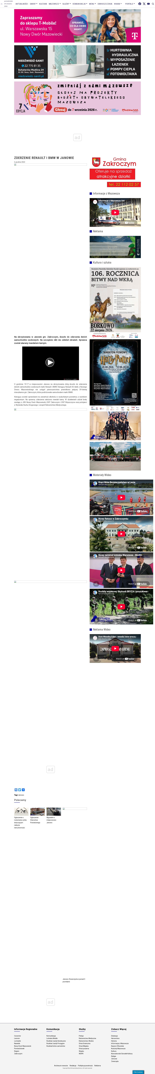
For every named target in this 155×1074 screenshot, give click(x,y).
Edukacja (114, 1036)
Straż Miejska (84, 1046)
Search (152, 4)
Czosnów (17, 1036)
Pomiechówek (19, 1048)
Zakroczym (18, 1054)
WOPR (81, 1054)
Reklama (97, 1066)
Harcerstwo (115, 1038)
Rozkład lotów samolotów (56, 1046)
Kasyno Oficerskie (117, 1046)
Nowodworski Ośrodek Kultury (122, 1054)
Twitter (144, 4)
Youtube (148, 4)
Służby (66, 4)
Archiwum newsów (61, 1066)
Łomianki (17, 1041)
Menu (91, 4)
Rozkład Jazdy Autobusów (56, 1041)
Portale (129, 4)
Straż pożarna (84, 1048)
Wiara (117, 4)
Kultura (43, 4)
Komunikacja (79, 4)
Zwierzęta (114, 1061)
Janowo (21, 795)
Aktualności (22, 4)
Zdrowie (114, 1059)
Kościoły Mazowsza (118, 1048)
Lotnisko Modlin (52, 1038)
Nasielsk (17, 1043)
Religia (113, 1056)
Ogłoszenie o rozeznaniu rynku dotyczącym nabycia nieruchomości (20, 823)
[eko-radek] (115, 247)
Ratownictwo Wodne (86, 1041)
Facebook (139, 4)
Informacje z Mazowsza (120, 1043)
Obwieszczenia (105, 4)
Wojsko (81, 1051)
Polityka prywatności (85, 1066)
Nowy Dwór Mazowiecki (22, 1046)
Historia (114, 1041)
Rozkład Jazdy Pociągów (56, 1043)
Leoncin (17, 1038)
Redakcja (73, 1066)
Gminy (33, 4)
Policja (81, 1036)
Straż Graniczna (84, 1043)
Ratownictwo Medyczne (87, 1038)
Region (16, 1051)
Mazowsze (54, 4)
